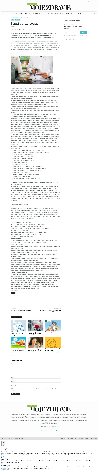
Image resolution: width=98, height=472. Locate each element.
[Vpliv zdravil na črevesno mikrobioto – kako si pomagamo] (18, 325)
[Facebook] (86, 1)
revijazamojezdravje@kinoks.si (51, 426)
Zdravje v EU (17, 19)
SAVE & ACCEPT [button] (5, 469)
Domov (12, 17)
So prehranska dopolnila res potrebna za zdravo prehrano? (35, 350)
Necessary (5, 457)
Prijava (83, 32)
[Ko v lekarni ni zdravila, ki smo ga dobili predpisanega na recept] (53, 342)
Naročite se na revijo (72, 438)
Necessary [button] (3, 456)
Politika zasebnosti (93, 438)
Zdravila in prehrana (51, 332)
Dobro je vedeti (39, 13)
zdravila (30, 292)
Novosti (14, 13)
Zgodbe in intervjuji (56, 13)
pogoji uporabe (80, 35)
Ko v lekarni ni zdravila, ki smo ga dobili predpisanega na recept (52, 350)
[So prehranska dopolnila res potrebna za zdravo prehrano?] (35, 342)
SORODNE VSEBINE (16, 317)
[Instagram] (88, 1)
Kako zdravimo (25, 13)
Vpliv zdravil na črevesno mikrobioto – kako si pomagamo (18, 333)
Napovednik (71, 13)
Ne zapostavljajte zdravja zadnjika (21, 310)
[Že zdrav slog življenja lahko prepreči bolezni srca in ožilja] (35, 325)
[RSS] (91, 1)
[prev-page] (11, 355)
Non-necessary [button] (5, 463)
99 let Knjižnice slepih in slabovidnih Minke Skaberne (50, 311)
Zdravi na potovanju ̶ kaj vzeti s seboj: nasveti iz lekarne (18, 350)
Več (85, 13)
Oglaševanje (80, 438)
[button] (95, 13)
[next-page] (14, 355)
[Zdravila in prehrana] (53, 325)
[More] (48, 301)
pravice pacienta (23, 292)
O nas (80, 13)
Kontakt (65, 438)
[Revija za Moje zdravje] (49, 6)
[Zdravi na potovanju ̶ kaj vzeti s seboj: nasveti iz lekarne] (18, 342)
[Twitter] (93, 1)
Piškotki (86, 438)
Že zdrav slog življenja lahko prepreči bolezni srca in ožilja (34, 333)
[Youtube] (95, 1)
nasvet (17, 292)
